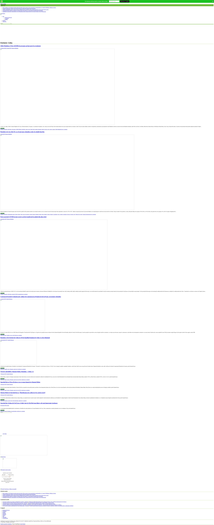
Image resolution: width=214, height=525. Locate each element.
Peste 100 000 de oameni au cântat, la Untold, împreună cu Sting (43, 503)
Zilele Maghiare (58, 129)
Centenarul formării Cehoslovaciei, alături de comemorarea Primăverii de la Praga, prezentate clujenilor (30, 296)
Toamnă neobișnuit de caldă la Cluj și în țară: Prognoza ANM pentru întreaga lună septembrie (19, 8)
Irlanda (45, 214)
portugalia (65, 214)
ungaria (53, 129)
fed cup (5, 411)
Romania (39, 129)
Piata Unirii (33, 129)
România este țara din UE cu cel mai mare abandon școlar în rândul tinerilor (22, 132)
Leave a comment (64, 129)
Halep (5, 379)
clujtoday (8, 335)
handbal (5, 369)
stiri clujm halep (15, 400)
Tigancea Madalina (14, 48)
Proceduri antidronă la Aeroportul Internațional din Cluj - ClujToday (15, 504)
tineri (81, 214)
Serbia (43, 129)
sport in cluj (16, 369)
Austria (16, 214)
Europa (33, 214)
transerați (19, 294)
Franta (40, 214)
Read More (2, 128)
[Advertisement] (107, 33)
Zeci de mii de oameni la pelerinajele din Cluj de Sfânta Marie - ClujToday (16, 505)
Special (4, 20)
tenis (22, 379)
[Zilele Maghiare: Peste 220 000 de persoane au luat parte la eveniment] (57, 124)
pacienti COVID (15, 294)
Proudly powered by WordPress (6, 523)
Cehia (10, 129)
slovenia (71, 214)
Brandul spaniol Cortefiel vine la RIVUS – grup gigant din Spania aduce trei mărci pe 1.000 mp (44, 504)
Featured (2, 129)
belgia (19, 214)
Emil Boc (23, 129)
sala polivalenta (13, 411)
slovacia (45, 129)
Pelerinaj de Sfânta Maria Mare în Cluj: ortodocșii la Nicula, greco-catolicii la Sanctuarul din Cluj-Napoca (47, 501)
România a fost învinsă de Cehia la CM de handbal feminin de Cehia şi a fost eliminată (25, 337)
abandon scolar (11, 214)
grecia (27, 129)
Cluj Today (5, 433)
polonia (36, 129)
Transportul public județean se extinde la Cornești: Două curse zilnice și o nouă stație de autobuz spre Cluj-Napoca (23, 10)
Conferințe (7, 18)
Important (5, 129)
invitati (8, 405)
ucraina (50, 129)
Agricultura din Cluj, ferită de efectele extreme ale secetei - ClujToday (15, 502)
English (6, 19)
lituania (51, 214)
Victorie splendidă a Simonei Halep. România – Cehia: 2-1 (17, 371)
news (29, 129)
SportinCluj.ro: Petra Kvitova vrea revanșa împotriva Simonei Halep (20, 382)
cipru (24, 214)
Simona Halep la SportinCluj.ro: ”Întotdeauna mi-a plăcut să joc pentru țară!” (22, 392)
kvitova (8, 379)
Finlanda (37, 214)
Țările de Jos (77, 214)
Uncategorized (5, 518)
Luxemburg (55, 214)
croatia (31, 214)
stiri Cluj (13, 335)
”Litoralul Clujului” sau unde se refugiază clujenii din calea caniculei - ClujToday (17, 503)
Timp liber (4, 21)
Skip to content (3, 3)
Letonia (48, 214)
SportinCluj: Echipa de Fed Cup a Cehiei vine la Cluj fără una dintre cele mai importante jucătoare (29, 403)
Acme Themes (22, 523)
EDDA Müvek (18, 129)
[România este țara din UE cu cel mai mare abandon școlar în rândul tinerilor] (67, 209)
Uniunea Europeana (86, 214)
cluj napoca (14, 129)
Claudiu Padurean (10, 340)
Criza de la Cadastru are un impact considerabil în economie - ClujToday (15, 501)
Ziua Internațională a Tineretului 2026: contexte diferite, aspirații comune (41, 502)
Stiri (3, 16)
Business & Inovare (8, 17)
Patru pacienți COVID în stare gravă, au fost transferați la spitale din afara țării (23, 217)
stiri (48, 129)
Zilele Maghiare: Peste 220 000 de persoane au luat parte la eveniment (20, 46)
